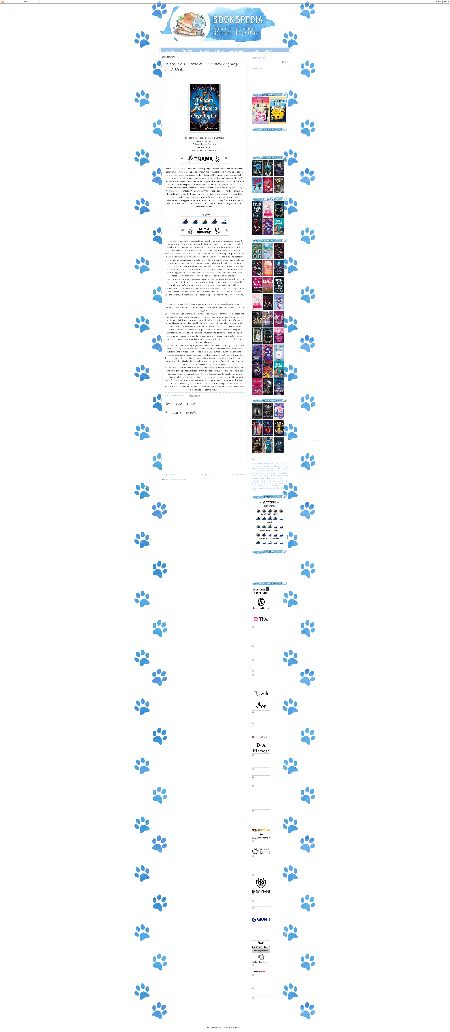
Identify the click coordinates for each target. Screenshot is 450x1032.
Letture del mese (257, 475)
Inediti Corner (237, 51)
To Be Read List (273, 481)
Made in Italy (267, 475)
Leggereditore (283, 473)
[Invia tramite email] (190, 396)
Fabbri (286, 466)
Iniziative (269, 470)
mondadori (276, 485)
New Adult (277, 475)
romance (261, 488)
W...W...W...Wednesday (261, 483)
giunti (268, 485)
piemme (285, 485)
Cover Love (261, 466)
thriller (254, 490)
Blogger (239, 1027)
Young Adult (278, 483)
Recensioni (203, 51)
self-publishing (269, 488)
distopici (261, 485)
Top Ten (285, 481)
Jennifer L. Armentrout (268, 473)
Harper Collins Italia (279, 468)
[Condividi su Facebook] (196, 396)
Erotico (280, 466)
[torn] (260, 123)
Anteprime (187, 51)
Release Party (284, 479)
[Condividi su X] (194, 396)
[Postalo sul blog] (192, 396)
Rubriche (219, 51)
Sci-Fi (263, 481)
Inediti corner (258, 470)
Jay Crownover (280, 471)
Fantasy (255, 468)
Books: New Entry (277, 464)
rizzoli (254, 488)
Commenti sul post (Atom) (177, 479)
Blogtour (267, 463)
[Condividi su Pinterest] (199, 396)
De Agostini (272, 466)
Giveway (266, 468)
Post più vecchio (239, 474)
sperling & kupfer (281, 488)
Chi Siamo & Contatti (261, 51)
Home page (170, 51)
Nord (263, 478)
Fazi (260, 468)
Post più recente (169, 474)
